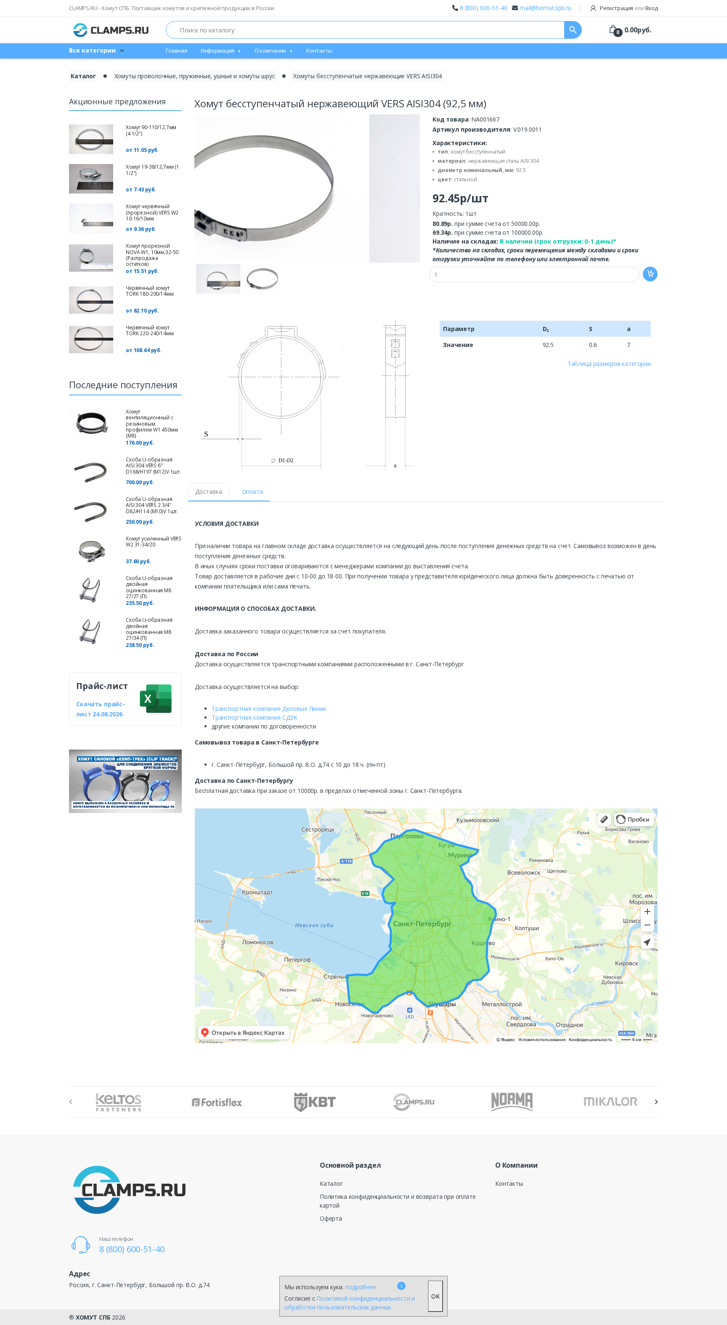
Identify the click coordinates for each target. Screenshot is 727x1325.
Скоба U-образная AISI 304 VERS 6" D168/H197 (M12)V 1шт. (153, 465)
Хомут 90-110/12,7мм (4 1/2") (151, 130)
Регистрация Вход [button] (628, 8)
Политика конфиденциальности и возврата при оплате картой (398, 1200)
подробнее (360, 1287)
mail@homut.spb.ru (545, 8)
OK (435, 1296)
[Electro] (111, 30)
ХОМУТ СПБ (93, 1317)
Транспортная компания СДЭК (254, 717)
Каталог (83, 76)
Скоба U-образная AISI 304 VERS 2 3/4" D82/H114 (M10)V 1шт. (152, 505)
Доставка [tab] (208, 492)
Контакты (319, 50)
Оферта (331, 1218)
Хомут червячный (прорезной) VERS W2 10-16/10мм (152, 212)
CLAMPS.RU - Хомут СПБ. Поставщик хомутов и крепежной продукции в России (171, 8)
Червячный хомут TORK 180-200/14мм (150, 290)
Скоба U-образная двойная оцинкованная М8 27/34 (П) (149, 628)
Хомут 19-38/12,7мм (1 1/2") (152, 169)
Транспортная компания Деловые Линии (269, 709)
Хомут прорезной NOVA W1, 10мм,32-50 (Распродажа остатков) (152, 255)
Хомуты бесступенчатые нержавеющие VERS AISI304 (367, 76)
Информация (218, 50)
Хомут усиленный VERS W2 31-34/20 (153, 541)
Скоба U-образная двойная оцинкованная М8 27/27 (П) (149, 587)
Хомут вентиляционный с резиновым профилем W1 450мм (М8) (152, 424)
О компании (271, 50)
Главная (176, 50)
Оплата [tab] (252, 492)
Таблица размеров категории (609, 364)
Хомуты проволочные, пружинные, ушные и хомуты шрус (194, 76)
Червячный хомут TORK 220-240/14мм (150, 330)
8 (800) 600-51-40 (483, 8)
